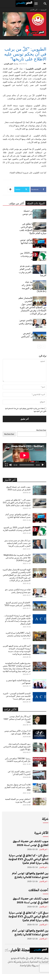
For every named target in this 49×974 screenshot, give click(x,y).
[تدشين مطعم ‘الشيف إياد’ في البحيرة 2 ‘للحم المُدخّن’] (39, 775)
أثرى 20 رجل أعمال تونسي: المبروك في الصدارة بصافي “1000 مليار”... (16, 719)
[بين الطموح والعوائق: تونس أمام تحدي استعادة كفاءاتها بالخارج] (39, 243)
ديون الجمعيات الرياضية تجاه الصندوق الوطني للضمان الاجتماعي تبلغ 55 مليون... (16, 746)
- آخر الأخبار (34, 10)
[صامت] (10, 465)
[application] (24, 455)
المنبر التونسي (8, 64)
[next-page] (39, 346)
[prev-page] (43, 346)
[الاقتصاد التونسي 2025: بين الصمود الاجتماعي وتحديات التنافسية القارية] (39, 256)
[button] (36, 3)
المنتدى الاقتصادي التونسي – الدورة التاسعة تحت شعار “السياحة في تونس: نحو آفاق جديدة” (16, 696)
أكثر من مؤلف (16, 203)
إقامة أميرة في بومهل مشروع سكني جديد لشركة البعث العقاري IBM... (17, 787)
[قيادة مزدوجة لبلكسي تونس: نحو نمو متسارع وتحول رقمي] (39, 323)
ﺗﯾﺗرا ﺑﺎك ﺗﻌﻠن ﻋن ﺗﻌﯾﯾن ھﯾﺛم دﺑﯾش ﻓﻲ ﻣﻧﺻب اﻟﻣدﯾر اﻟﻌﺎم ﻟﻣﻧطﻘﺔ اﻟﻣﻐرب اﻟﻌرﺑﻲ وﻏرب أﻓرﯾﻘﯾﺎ (17, 543)
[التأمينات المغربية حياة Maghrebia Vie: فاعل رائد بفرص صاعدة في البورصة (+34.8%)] (39, 285)
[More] (10, 189)
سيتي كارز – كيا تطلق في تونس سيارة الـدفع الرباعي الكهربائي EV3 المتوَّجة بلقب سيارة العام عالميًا (16, 502)
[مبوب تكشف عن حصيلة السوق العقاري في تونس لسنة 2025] (39, 214)
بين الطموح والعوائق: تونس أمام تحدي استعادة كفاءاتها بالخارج (30, 875)
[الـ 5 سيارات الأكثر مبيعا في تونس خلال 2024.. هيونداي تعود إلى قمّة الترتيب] (39, 734)
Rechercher (41, 430)
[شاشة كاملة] (6, 465)
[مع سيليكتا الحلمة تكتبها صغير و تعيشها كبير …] (39, 684)
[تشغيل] (42, 465)
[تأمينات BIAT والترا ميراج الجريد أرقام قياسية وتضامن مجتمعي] (39, 636)
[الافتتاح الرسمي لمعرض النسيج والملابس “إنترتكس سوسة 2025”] (39, 336)
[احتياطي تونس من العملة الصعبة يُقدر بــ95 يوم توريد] (39, 801)
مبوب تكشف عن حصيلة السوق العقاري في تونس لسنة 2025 (30, 843)
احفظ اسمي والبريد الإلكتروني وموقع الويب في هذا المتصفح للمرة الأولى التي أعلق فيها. (25, 410)
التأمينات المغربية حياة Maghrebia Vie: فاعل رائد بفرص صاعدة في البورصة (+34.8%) (17, 558)
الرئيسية (43, 10)
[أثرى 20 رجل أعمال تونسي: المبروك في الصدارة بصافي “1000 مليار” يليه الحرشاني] (39, 720)
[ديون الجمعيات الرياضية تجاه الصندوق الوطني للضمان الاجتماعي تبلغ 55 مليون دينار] (39, 747)
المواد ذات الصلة (36, 203)
